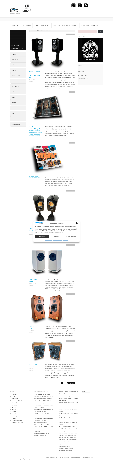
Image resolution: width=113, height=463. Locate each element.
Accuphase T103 (45, 422)
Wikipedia (14, 418)
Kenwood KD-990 (47, 394)
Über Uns (13, 34)
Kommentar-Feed (83, 78)
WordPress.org (82, 82)
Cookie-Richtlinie (48, 240)
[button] (77, 223)
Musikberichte (15, 81)
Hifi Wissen (14, 65)
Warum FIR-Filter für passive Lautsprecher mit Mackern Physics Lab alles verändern (68, 398)
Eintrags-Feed (82, 75)
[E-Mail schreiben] (85, 5)
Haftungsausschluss (64, 457)
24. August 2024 (32, 330)
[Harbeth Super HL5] (47, 309)
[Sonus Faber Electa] (47, 351)
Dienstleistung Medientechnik (90, 25)
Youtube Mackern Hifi (17, 420)
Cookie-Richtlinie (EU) (75, 457)
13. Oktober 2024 (33, 232)
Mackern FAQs (14, 31)
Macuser (14, 411)
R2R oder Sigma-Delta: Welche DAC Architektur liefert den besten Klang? (44, 401)
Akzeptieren (42, 236)
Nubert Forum (15, 413)
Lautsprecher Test (16, 75)
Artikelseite (27, 25)
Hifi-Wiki (14, 407)
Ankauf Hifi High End (42, 25)
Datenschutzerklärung (57, 240)
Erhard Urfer (38, 396)
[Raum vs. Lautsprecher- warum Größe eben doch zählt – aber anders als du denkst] (47, 108)
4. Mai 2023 (31, 368)
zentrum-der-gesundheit (17, 422)
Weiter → (72, 383)
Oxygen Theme (29, 459)
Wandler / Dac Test (16, 124)
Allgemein (14, 54)
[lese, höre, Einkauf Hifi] (20, 7)
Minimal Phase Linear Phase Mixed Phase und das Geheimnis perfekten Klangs (68, 409)
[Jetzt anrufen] (79, 5)
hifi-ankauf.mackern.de (17, 403)
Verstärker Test (15, 118)
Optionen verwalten (71, 236)
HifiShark (14, 409)
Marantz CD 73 (45, 433)
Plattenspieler (15, 92)
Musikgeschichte (15, 86)
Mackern (31, 81)
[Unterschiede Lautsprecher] (47, 158)
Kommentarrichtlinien (88, 457)
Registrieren (82, 68)
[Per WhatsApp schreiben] (73, 5)
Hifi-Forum (14, 405)
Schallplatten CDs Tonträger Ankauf (64, 25)
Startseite (15, 25)
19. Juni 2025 (32, 138)
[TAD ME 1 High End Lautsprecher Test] (47, 52)
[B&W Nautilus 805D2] (47, 208)
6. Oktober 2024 (32, 283)
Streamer (14, 108)
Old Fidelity (14, 416)
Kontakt (13, 37)
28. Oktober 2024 (33, 180)
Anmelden (81, 71)
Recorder (14, 102)
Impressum (65, 240)
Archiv (83, 391)
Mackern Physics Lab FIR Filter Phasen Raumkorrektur (17, 44)
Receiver (14, 97)
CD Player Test (15, 59)
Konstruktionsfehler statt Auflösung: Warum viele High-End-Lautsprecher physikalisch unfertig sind (68, 440)
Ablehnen (56, 236)
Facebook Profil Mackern (18, 400)
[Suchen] (100, 31)
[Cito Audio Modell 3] (47, 261)
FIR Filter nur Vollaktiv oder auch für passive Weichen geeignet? (45, 429)
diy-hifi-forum (15, 398)
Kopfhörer (14, 70)
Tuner (13, 113)
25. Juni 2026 (32, 79)
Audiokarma (14, 396)
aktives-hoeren (15, 394)
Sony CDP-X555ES (48, 396)
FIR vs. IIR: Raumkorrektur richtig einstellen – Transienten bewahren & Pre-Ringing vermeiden (68, 429)
